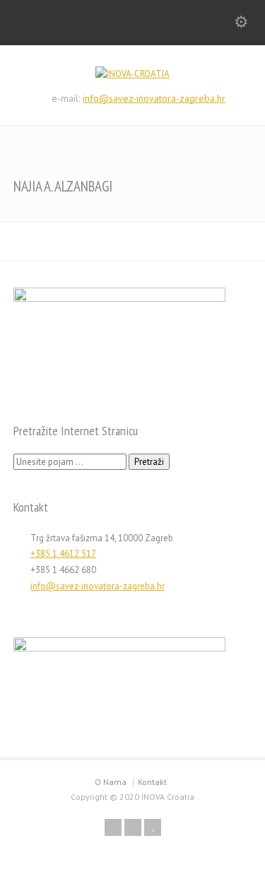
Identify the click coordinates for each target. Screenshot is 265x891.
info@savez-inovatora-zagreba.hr (154, 98)
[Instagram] (132, 827)
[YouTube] (152, 827)
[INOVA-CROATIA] (132, 74)
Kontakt (152, 782)
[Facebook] (113, 827)
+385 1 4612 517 (63, 554)
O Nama (110, 782)
